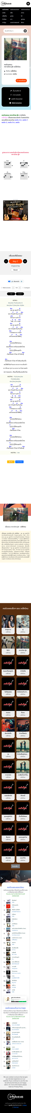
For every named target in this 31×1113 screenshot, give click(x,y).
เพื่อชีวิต (4, 16)
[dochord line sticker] (15, 999)
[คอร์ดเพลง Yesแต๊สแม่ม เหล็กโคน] (22, 725)
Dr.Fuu (14, 950)
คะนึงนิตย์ (14, 1023)
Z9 (12, 921)
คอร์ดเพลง (5, 9)
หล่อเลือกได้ (8, 796)
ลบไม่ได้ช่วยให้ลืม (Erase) (18, 933)
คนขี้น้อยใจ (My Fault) (18, 1041)
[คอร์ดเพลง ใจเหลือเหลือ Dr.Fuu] (8, 949)
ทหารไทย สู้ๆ (23, 650)
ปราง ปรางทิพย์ (16, 1025)
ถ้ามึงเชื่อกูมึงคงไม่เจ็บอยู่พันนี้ (22, 755)
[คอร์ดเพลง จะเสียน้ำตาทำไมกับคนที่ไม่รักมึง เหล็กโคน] (22, 767)
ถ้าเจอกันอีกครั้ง (16, 1037)
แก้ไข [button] (11, 461)
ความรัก (14, 966)
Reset (15, 270)
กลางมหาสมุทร (16, 1032)
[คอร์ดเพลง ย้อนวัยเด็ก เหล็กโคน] (8, 725)
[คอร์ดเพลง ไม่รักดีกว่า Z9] (8, 920)
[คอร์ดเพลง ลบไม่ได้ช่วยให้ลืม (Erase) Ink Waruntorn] (8, 934)
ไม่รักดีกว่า (14, 919)
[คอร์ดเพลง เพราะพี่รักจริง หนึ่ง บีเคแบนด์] (8, 963)
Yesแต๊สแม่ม (23, 733)
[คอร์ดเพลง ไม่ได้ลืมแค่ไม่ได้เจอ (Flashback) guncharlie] (8, 1058)
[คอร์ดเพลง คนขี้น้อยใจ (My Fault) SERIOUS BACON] (8, 1043)
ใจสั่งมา (14, 914)
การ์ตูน (4, 22)
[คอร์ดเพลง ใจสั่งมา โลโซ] (8, 916)
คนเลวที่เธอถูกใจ (8, 671)
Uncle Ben (15, 1053)
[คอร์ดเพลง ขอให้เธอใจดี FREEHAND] (8, 1062)
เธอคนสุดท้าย (23, 837)
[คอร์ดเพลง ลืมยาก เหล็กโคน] (8, 829)
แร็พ (11, 13)
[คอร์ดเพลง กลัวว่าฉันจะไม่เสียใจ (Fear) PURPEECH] (8, 930)
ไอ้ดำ (8, 650)
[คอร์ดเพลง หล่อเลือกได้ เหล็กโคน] (8, 787)
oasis (13, 1047)
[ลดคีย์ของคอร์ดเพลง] (6, 261)
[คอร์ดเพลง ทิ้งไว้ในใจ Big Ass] (8, 982)
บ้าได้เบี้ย (23, 671)
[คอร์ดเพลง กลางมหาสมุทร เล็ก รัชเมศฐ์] (8, 1034)
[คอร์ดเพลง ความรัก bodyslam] (8, 968)
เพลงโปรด (22, 80)
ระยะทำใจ (23, 858)
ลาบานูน (14, 987)
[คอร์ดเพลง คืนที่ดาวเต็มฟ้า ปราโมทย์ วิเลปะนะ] (8, 911)
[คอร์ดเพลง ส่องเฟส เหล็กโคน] (8, 850)
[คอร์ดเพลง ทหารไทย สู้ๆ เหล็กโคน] (22, 642)
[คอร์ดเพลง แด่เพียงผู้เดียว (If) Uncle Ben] (8, 1053)
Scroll (19, 294)
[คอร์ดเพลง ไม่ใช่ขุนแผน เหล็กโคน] (8, 683)
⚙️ (21, 281)
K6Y (13, 1039)
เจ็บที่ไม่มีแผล (23, 816)
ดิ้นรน (23, 712)
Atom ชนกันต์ (15, 1049)
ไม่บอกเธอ (14, 971)
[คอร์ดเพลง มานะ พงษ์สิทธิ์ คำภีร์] (8, 977)
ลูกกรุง (23, 19)
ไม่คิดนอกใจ (15, 905)
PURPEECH (15, 930)
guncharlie (15, 1058)
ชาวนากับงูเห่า (15, 957)
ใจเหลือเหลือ (15, 948)
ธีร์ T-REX (14, 954)
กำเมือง (4, 19)
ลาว (11, 19)
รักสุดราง (8, 629)
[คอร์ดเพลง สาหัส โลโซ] (8, 991)
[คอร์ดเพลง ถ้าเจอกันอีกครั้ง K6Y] (8, 1038)
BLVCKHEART (15, 1029)
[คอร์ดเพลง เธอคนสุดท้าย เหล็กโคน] (22, 829)
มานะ (13, 976)
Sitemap (16, 1107)
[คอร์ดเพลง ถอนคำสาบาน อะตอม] (8, 1067)
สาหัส (13, 990)
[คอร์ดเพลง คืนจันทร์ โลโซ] (8, 902)
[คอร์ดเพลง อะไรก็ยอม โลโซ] (8, 925)
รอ (8, 754)
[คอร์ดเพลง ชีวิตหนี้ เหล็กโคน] (22, 787)
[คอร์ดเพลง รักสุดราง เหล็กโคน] (8, 621)
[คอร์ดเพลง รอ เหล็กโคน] (8, 746)
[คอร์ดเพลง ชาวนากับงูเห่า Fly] (8, 958)
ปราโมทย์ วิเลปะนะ (16, 911)
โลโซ (13, 902)
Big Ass (14, 982)
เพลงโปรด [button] (19, 461)
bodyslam (14, 968)
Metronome (6, 288)
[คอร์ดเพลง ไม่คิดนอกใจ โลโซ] (8, 906)
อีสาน (22, 22)
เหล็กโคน (14, 71)
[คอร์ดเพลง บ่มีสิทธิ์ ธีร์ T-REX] (8, 954)
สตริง (3, 13)
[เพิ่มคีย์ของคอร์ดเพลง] (25, 261)
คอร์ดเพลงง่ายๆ (14, 9)
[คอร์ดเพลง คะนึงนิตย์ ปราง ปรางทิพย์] (8, 1024)
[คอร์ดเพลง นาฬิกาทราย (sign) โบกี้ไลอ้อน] (8, 939)
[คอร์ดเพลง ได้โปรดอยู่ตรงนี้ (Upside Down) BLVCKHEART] (8, 1029)
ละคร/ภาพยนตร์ (14, 22)
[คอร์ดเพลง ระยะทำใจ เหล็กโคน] (22, 850)
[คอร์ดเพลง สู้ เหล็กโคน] (22, 621)
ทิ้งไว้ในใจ (14, 980)
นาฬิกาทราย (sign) (17, 938)
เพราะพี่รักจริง (15, 962)
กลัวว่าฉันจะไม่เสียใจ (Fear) (19, 928)
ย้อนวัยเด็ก (8, 733)
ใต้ (21, 16)
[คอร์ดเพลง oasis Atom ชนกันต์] (8, 1048)
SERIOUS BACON (16, 1043)
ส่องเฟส (8, 858)
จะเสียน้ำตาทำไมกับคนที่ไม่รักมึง (23, 776)
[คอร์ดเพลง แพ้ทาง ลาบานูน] (8, 986)
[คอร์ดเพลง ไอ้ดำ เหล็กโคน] (8, 642)
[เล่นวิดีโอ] (15, 514)
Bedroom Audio (16, 973)
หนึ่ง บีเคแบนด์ (15, 964)
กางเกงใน (8, 775)
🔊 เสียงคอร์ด (15, 281)
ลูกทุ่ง (11, 16)
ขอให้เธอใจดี (15, 1061)
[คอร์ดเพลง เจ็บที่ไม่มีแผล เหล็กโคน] (22, 808)
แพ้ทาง (14, 985)
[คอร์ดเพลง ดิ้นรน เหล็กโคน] (22, 704)
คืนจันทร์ (14, 900)
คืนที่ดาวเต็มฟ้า (16, 909)
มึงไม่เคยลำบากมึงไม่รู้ (22, 693)
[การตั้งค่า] (28, 3)
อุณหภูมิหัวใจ (8, 816)
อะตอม (13, 1067)
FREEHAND (15, 1063)
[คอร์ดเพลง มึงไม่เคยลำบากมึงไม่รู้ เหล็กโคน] (22, 683)
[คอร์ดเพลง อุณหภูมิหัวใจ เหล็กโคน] (8, 808)
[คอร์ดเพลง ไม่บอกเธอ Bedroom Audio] (8, 972)
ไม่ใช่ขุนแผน (8, 692)
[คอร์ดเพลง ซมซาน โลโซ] (8, 944)
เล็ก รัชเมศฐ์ (15, 1034)
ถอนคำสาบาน (15, 1066)
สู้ (22, 629)
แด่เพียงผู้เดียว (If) (17, 1051)
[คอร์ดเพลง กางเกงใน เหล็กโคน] (8, 767)
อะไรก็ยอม (14, 924)
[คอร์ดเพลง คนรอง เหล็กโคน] (8, 704)
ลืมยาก (8, 837)
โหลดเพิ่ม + (15, 866)
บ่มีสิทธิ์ (14, 952)
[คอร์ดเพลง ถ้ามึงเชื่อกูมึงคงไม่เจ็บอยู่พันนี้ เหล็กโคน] (22, 746)
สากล (22, 13)
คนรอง (8, 712)
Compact (27, 288)
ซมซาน (14, 942)
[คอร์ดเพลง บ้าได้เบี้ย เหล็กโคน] (22, 663)
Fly (12, 959)
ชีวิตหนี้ (23, 796)
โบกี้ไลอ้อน (14, 939)
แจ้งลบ (25, 1105)
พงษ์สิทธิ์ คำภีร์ (15, 978)
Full (11, 294)
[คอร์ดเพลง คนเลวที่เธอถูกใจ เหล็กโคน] (8, 663)
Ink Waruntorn (16, 935)
